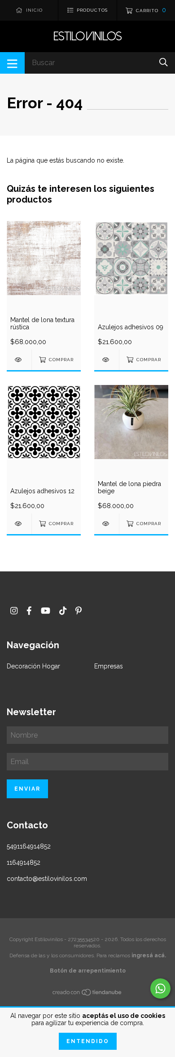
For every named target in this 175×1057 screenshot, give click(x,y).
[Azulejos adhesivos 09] (106, 359)
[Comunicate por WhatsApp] (160, 988)
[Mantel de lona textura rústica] (19, 359)
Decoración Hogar (33, 666)
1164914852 (23, 862)
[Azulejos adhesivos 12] (19, 523)
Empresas (108, 666)
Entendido (87, 1041)
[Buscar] (163, 62)
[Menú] (12, 63)
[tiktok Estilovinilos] (63, 611)
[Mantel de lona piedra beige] (106, 523)
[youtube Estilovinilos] (45, 611)
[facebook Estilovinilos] (29, 611)
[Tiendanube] (87, 993)
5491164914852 (29, 846)
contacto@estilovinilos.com (47, 878)
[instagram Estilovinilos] (14, 611)
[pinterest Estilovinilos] (78, 611)
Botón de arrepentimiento (88, 971)
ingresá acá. (148, 955)
